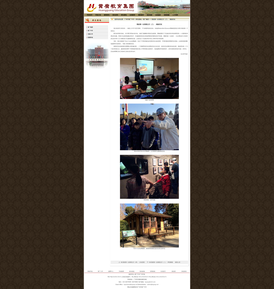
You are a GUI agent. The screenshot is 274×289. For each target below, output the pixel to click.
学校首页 (89, 15)
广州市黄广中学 (129, 19)
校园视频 (166, 15)
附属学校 (90, 37)
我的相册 (149, 15)
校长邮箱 (131, 271)
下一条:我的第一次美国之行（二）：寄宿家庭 (160, 262)
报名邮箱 (142, 271)
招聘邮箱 (152, 271)
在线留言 (163, 271)
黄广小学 (100, 271)
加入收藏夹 (171, 1)
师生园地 (124, 15)
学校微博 (121, 271)
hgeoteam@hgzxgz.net (130, 284)
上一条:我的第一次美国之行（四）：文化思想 (132, 262)
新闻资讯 (106, 15)
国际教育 (141, 15)
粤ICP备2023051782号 (114, 277)
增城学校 (90, 271)
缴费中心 (110, 271)
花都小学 (90, 34)
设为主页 (178, 1)
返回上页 (177, 262)
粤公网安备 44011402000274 (157, 277)
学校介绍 (98, 15)
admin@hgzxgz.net (152, 284)
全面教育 (132, 15)
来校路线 (184, 271)
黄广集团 (90, 27)
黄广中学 (90, 30)
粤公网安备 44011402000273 (140, 277)
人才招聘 (175, 15)
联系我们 (185, 1)
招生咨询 (115, 15)
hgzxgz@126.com (150, 282)
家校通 (174, 271)
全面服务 (158, 15)
